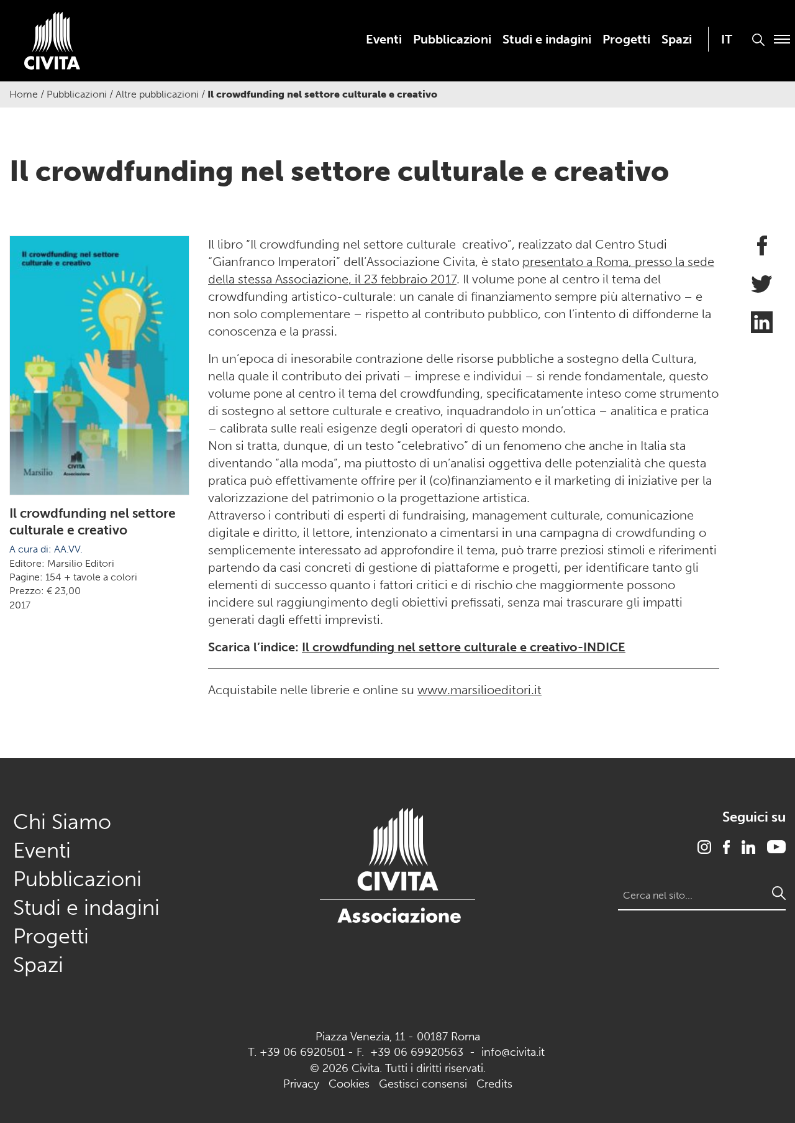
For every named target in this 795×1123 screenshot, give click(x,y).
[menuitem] (383, 39)
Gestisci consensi (423, 1084)
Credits (494, 1084)
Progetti (626, 39)
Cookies (349, 1084)
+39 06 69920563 (416, 1052)
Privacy (301, 1084)
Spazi (676, 39)
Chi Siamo (62, 822)
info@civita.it (513, 1052)
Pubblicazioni (452, 39)
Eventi (384, 39)
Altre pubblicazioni (157, 94)
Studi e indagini (546, 39)
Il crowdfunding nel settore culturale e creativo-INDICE (463, 646)
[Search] (779, 893)
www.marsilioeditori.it (479, 689)
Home (23, 94)
